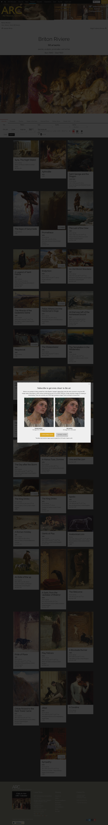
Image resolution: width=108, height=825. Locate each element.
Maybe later (62, 434)
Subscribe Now (47, 434)
